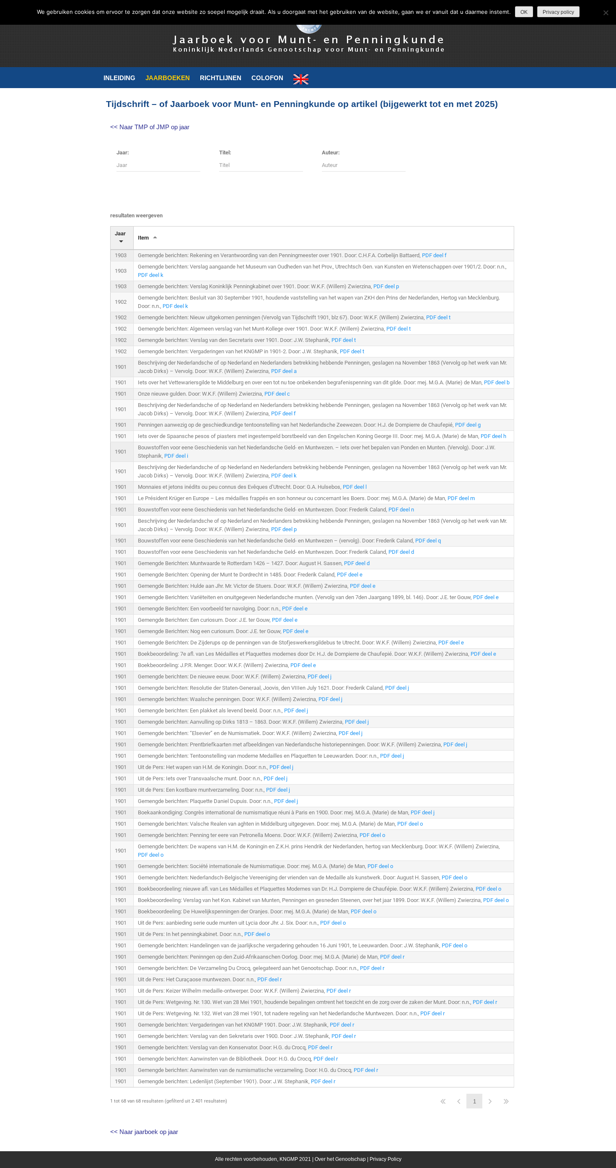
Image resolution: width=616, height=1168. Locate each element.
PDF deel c (277, 394)
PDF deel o (410, 824)
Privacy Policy (385, 1159)
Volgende (490, 1101)
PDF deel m (461, 498)
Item (143, 238)
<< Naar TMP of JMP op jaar (149, 126)
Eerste (443, 1101)
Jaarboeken (167, 77)
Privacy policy (558, 12)
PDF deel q (428, 540)
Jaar (120, 233)
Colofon (267, 77)
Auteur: (331, 152)
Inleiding (119, 77)
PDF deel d (401, 552)
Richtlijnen (220, 77)
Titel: (225, 152)
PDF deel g (468, 425)
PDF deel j (319, 676)
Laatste (506, 1101)
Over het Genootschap (340, 1159)
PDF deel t (438, 317)
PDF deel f (434, 255)
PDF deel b (497, 382)
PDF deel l (355, 487)
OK (524, 12)
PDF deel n (401, 509)
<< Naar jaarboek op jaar (144, 1131)
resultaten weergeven (136, 215)
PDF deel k (150, 275)
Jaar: (122, 152)
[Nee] (605, 12)
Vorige (458, 1101)
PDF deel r (392, 957)
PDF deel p (386, 286)
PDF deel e (349, 574)
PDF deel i (176, 456)
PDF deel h (493, 436)
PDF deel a (284, 371)
